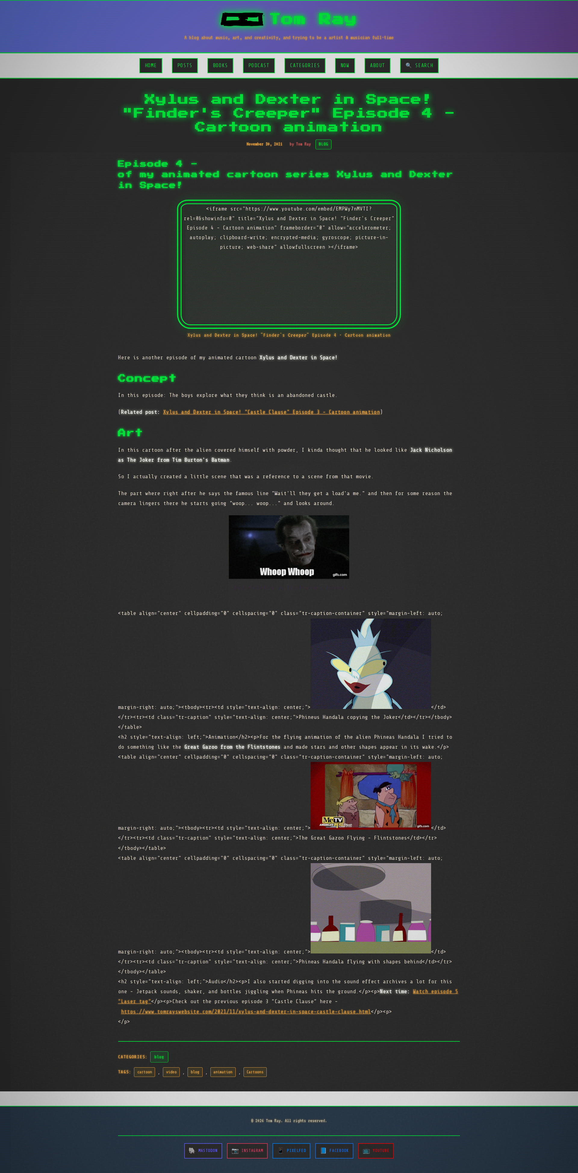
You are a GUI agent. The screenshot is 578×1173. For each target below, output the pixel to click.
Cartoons (255, 1072)
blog (159, 1056)
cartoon (144, 1072)
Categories (305, 65)
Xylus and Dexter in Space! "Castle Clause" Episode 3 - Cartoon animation (271, 412)
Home (151, 65)
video (171, 1072)
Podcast (258, 65)
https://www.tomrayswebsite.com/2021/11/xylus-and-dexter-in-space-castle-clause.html (246, 1012)
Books (220, 65)
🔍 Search (419, 65)
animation (222, 1072)
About (377, 65)
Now (345, 65)
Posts (184, 65)
